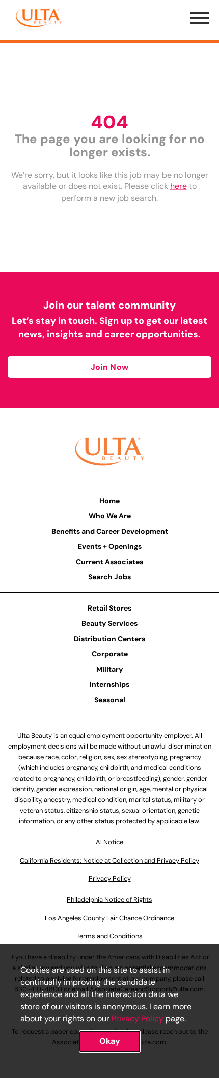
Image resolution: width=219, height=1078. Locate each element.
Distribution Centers (109, 638)
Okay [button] (109, 1041)
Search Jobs (109, 577)
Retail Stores (109, 608)
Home (109, 500)
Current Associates (109, 561)
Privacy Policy (137, 1018)
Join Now (109, 367)
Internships (109, 684)
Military (109, 669)
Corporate (110, 653)
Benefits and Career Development (109, 531)
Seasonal (109, 699)
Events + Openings (110, 546)
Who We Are (110, 515)
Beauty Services (109, 623)
